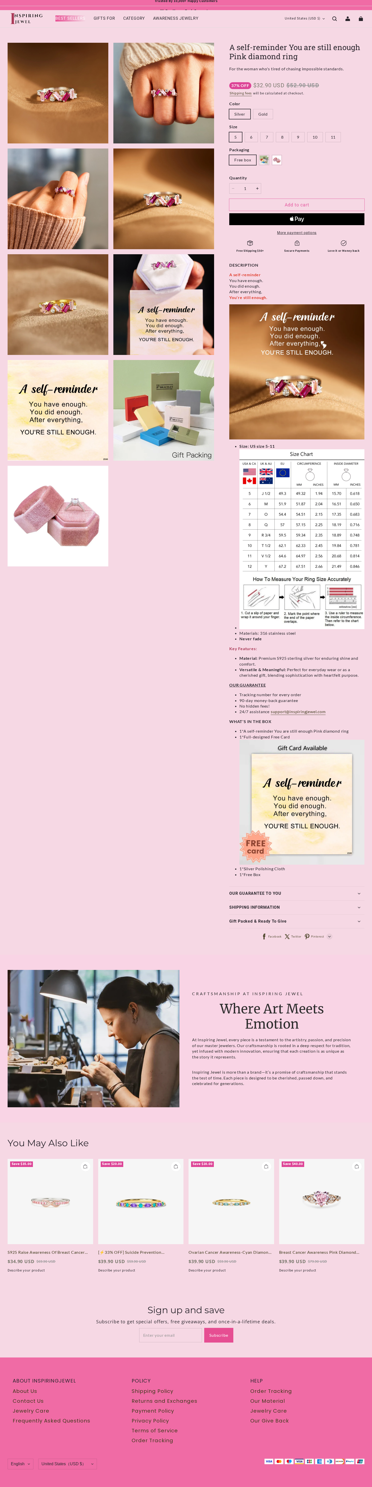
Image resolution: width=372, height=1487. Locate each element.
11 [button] (333, 137)
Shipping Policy (152, 1391)
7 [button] (267, 137)
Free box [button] (242, 159)
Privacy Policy (150, 1421)
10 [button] (315, 137)
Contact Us (28, 1401)
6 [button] (251, 137)
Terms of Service (155, 1431)
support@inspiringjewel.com (298, 711)
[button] (334, 18)
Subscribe (218, 1335)
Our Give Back (269, 1421)
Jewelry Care (31, 1411)
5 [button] (235, 137)
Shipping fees (241, 93)
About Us (25, 1391)
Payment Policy (153, 1411)
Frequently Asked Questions (51, 1421)
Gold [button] (263, 114)
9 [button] (298, 137)
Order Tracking (152, 1440)
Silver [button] (239, 114)
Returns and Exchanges (164, 1401)
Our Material (267, 1401)
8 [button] (282, 137)
